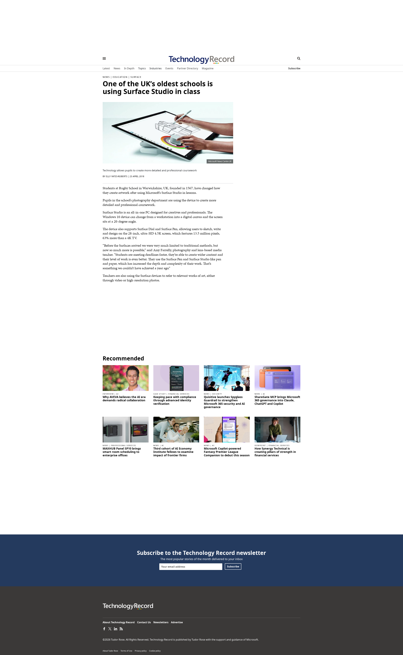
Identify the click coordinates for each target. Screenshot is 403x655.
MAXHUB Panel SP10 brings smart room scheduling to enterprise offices (122, 452)
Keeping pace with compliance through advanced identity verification (174, 400)
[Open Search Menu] (298, 58)
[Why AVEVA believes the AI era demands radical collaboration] (126, 377)
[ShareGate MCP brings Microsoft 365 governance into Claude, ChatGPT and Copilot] (278, 377)
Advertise (177, 622)
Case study (159, 394)
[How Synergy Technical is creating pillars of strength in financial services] (278, 429)
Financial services (178, 394)
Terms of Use (126, 650)
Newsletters (160, 622)
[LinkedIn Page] (115, 628)
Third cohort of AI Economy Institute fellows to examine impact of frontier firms (173, 452)
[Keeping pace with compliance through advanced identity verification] (176, 377)
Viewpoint (260, 445)
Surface (136, 76)
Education (120, 76)
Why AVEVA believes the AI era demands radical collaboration (124, 398)
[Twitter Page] (109, 628)
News (106, 76)
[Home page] (201, 59)
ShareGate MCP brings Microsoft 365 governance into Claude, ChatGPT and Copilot (277, 400)
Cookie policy (155, 650)
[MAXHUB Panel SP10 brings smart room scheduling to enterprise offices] (126, 429)
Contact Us (144, 622)
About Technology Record (119, 622)
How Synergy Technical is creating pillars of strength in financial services (275, 452)
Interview (108, 394)
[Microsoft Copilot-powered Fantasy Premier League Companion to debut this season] (227, 429)
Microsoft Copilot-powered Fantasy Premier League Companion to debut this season (227, 452)
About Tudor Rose (110, 650)
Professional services (123, 445)
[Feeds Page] (121, 628)
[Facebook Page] (104, 628)
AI (117, 394)
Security (217, 394)
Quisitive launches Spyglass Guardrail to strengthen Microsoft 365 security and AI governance (224, 402)
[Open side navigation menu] (104, 58)
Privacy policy (141, 650)
